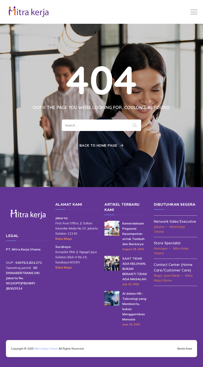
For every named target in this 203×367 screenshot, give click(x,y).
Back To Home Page (98, 145)
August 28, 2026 (133, 249)
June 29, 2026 (131, 324)
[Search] (135, 125)
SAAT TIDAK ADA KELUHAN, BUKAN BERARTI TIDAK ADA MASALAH (134, 268)
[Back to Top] (101, 342)
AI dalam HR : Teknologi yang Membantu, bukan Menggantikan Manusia (134, 306)
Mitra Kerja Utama (46, 348)
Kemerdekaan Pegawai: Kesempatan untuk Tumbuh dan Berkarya (133, 233)
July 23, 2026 (130, 284)
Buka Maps (63, 239)
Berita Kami (184, 348)
